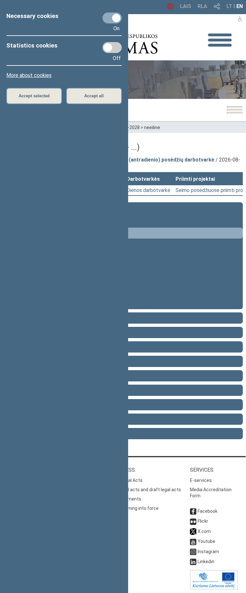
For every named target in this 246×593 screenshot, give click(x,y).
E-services (201, 480)
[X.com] (193, 531)
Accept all (94, 95)
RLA (202, 6)
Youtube (206, 541)
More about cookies (29, 75)
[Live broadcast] (170, 8)
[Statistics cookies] (112, 47)
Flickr (203, 521)
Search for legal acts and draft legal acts (139, 489)
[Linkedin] (193, 561)
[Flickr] (193, 521)
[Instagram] (193, 551)
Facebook (207, 511)
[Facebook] (193, 511)
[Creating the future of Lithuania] (214, 587)
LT (229, 6)
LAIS (185, 6)
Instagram (208, 551)
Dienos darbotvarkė (148, 190)
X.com (204, 531)
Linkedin (206, 561)
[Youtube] (193, 541)
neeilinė (152, 127)
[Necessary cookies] (112, 18)
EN (239, 6)
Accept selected (34, 95)
